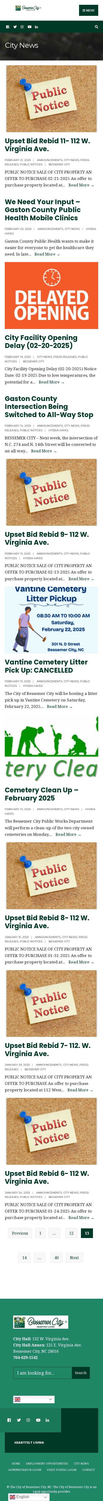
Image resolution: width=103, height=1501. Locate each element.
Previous (20, 1233)
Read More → (81, 185)
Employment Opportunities (47, 1463)
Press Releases (65, 357)
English (27, 1399)
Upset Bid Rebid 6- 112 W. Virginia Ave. (47, 1177)
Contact (88, 1469)
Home (16, 1463)
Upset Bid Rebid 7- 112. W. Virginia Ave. (48, 1049)
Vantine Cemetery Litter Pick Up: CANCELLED (46, 666)
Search (81, 1372)
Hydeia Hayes (58, 430)
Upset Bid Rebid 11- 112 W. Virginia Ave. (47, 145)
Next (74, 1257)
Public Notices (31, 164)
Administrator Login (24, 1469)
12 (71, 1233)
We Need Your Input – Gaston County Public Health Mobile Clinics (43, 210)
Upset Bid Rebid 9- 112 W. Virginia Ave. (47, 538)
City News (71, 160)
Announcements (50, 160)
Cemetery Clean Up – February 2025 (42, 794)
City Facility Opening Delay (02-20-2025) (41, 342)
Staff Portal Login (61, 1469)
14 (24, 1257)
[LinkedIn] (36, 27)
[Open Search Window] (95, 27)
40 (56, 1257)
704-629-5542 (25, 1357)
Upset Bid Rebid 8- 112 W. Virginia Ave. (47, 922)
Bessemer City (59, 164)
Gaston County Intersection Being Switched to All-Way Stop (50, 406)
